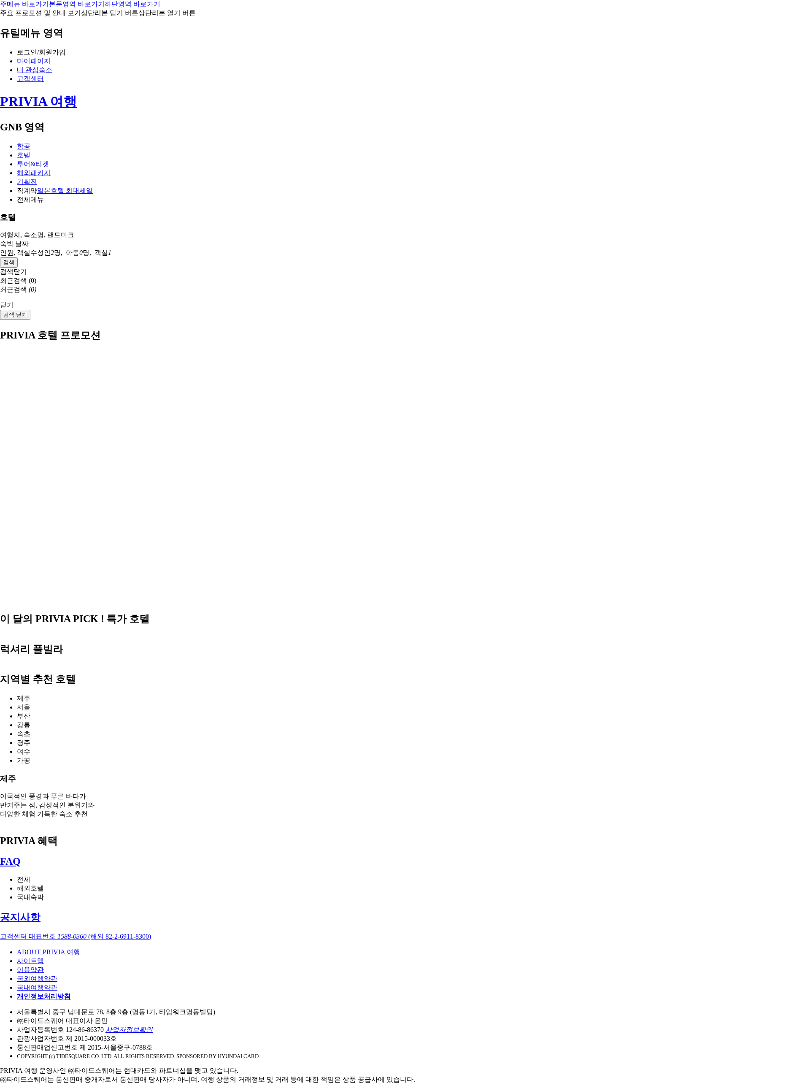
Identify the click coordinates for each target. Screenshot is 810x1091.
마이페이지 (34, 61)
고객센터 (30, 78)
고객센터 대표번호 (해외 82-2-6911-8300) (75, 936)
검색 (8, 262)
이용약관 (30, 969)
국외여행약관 (37, 978)
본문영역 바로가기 (77, 4)
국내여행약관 (37, 987)
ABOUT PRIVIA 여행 (48, 952)
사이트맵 (30, 960)
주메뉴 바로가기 (24, 4)
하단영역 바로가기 (132, 4)
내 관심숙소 (34, 69)
